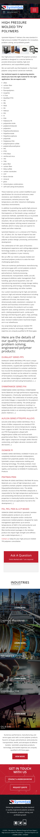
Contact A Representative (20, 779)
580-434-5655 (12, 12)
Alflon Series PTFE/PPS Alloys (18, 418)
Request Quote (20, 787)
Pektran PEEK (9, 477)
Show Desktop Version (20, 2)
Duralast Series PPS (13, 357)
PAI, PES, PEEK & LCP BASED (15, 508)
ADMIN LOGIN (17, 835)
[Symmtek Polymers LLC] (14, 10)
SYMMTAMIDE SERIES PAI (14, 386)
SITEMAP (25, 835)
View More (20, 756)
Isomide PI (7, 450)
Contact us (5, 539)
